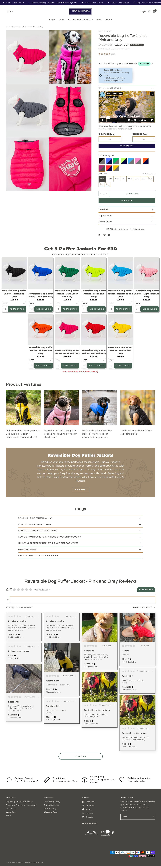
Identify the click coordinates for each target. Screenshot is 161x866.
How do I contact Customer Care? (37, 531)
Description (104, 209)
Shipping (111, 49)
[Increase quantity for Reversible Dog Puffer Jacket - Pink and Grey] (107, 193)
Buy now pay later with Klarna (19, 802)
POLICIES (48, 797)
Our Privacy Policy (52, 802)
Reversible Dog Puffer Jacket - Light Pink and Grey (146, 294)
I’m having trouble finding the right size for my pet (48, 543)
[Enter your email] (152, 817)
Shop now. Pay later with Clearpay (21, 805)
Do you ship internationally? (35, 518)
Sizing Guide (11, 812)
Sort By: (136, 607)
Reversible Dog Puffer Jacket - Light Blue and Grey (120, 294)
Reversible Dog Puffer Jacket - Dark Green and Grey (67, 294)
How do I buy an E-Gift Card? (34, 524)
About (107, 19)
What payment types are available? (39, 555)
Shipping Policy (51, 812)
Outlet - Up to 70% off (71, 3)
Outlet (61, 19)
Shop (51, 19)
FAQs (8, 815)
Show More (18, 630)
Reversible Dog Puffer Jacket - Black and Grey (14, 294)
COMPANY (11, 797)
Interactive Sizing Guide (111, 88)
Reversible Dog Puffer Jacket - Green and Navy (94, 294)
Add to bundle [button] (17, 309)
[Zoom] (43, 35)
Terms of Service (51, 805)
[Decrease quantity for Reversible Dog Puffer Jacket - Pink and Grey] (100, 139)
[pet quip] (109, 834)
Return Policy (50, 808)
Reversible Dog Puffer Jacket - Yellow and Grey (120, 350)
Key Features (105, 215)
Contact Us (11, 808)
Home (8, 27)
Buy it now (126, 200)
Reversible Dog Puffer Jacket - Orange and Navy (41, 350)
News (98, 19)
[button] (49, 589)
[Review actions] (38, 616)
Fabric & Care (105, 222)
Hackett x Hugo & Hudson (79, 19)
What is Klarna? (27, 549)
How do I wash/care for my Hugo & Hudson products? (49, 537)
